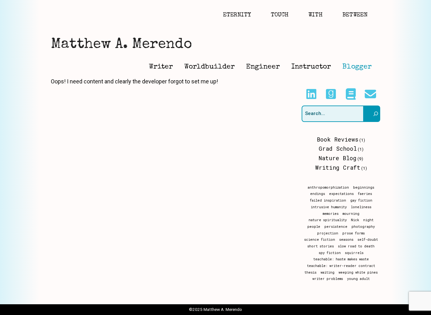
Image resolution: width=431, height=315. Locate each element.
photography (363, 226)
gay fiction (361, 200)
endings (317, 194)
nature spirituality (328, 220)
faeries (365, 194)
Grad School (338, 148)
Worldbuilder (209, 67)
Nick (355, 220)
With (315, 15)
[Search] (372, 114)
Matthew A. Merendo (121, 45)
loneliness (361, 207)
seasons (346, 239)
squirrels (354, 253)
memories (331, 213)
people (313, 226)
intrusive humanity (329, 207)
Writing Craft (337, 167)
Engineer (263, 67)
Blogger (357, 67)
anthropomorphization (328, 187)
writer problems (327, 279)
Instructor (311, 67)
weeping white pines (358, 272)
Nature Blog (338, 158)
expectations (341, 194)
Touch (279, 15)
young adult (358, 279)
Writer (161, 67)
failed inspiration (328, 200)
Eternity (237, 15)
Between (355, 15)
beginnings (363, 187)
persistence (335, 226)
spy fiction (330, 253)
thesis (310, 272)
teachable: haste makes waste (341, 259)
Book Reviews (337, 139)
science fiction (319, 239)
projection (327, 233)
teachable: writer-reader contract (341, 266)
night (368, 220)
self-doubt (367, 239)
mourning (351, 213)
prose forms (353, 233)
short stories (320, 246)
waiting (327, 272)
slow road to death (356, 246)
